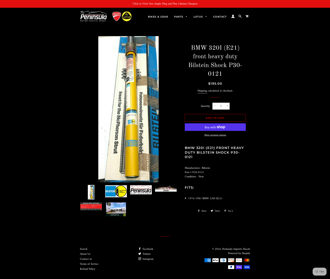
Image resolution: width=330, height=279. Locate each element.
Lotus (199, 16)
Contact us (86, 259)
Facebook (147, 249)
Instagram (147, 259)
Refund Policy (87, 269)
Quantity (205, 106)
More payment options (215, 135)
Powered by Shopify (239, 253)
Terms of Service (89, 264)
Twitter (146, 254)
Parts (179, 16)
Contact (220, 16)
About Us (85, 254)
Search (83, 249)
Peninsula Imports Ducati (236, 249)
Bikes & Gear (158, 16)
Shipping (202, 90)
